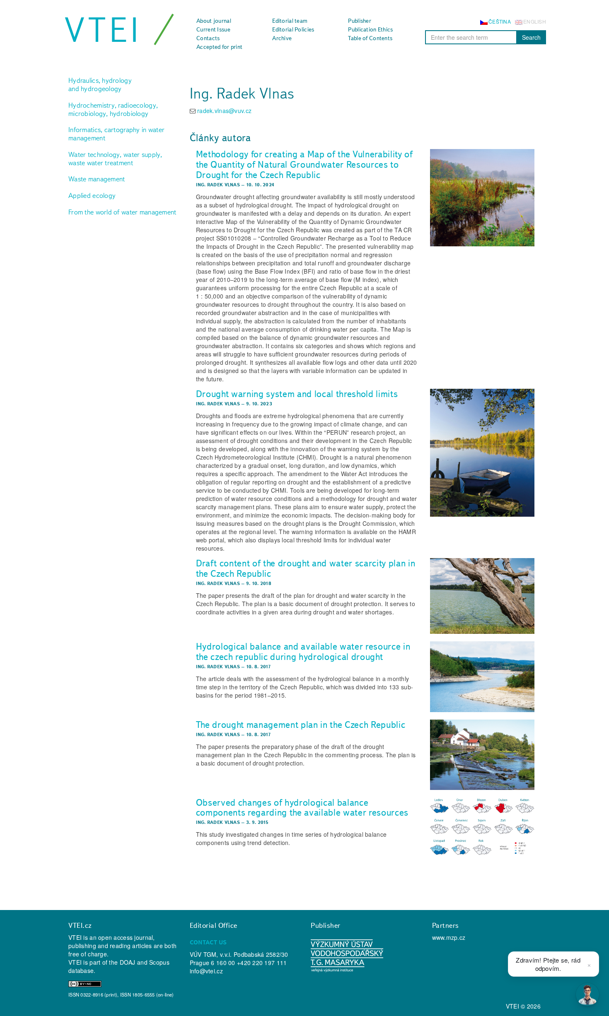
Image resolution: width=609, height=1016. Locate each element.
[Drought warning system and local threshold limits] (482, 453)
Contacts (208, 38)
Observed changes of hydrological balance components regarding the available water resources (302, 808)
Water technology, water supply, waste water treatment (115, 158)
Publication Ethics (370, 29)
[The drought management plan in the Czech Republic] (482, 755)
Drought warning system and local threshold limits (297, 394)
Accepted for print (219, 47)
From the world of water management (122, 212)
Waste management (96, 179)
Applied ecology (92, 195)
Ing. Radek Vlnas (218, 185)
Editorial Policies (293, 29)
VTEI (103, 29)
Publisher (359, 20)
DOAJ (127, 962)
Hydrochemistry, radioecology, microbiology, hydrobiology (113, 109)
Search (531, 37)
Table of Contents (370, 38)
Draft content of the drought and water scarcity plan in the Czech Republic (306, 568)
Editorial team (289, 20)
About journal (213, 20)
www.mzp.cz (449, 937)
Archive (282, 38)
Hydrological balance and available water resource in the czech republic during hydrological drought (303, 651)
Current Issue (213, 29)
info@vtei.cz (206, 971)
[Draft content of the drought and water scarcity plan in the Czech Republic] (482, 596)
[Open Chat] (587, 994)
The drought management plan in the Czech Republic (301, 724)
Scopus (159, 962)
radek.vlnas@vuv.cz (224, 110)
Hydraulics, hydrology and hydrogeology (100, 84)
